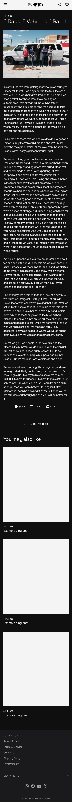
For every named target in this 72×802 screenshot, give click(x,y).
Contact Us (9, 752)
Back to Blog (39, 424)
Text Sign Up (10, 735)
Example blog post (15, 530)
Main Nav (11, 775)
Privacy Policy (11, 763)
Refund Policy (11, 741)
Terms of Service (13, 746)
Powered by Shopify (42, 798)
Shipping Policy (12, 758)
